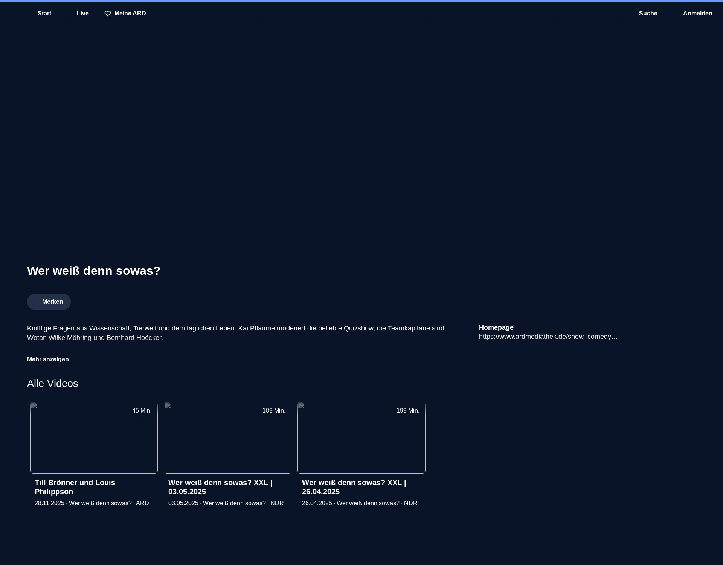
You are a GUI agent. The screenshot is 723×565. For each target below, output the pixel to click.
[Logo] (639, 300)
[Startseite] (361, 13)
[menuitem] (11, 13)
